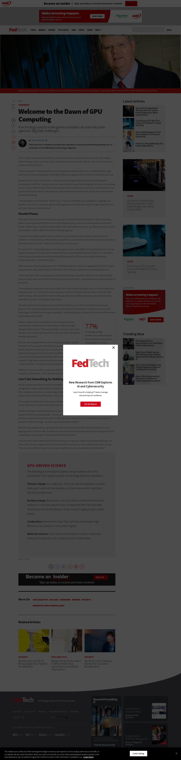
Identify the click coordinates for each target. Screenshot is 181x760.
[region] (90, 753)
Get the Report (90, 404)
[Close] (176, 753)
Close (113, 347)
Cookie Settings (138, 753)
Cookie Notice (88, 757)
